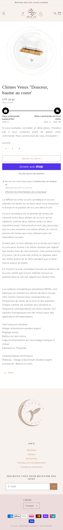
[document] (31, 51)
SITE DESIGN (46, 526)
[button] (3, 13)
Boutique (31, 450)
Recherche (31, 458)
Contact (31, 454)
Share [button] (11, 372)
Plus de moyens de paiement (31, 174)
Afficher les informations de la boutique (25, 192)
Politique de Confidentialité (31, 463)
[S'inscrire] (53, 486)
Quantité (6, 143)
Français (30, 506)
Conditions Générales (32, 467)
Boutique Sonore (28, 526)
